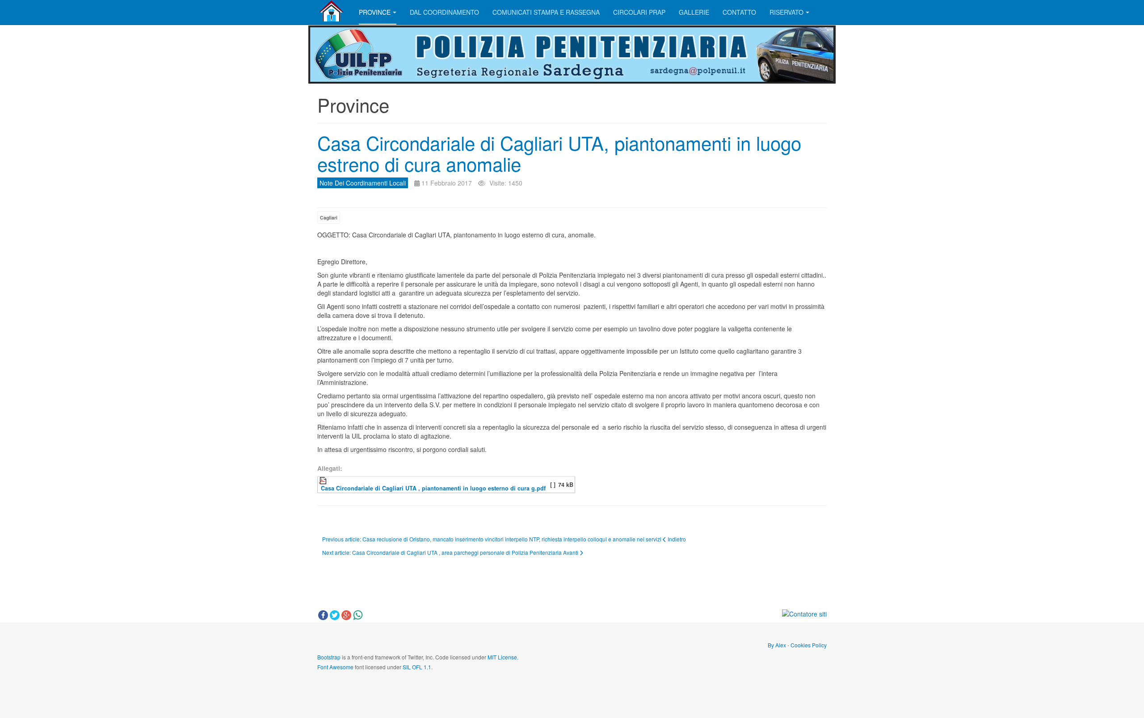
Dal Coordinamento (444, 12)
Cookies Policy (808, 645)
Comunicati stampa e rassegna (546, 12)
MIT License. (503, 657)
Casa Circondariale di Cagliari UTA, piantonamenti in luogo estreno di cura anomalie (559, 153)
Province (375, 12)
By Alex (777, 645)
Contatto (739, 12)
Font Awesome (335, 667)
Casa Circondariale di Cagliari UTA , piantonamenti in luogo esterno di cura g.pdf (432, 488)
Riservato (786, 12)
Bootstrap (329, 657)
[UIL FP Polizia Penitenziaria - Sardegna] (331, 11)
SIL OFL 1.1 (417, 667)
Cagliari (328, 217)
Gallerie (694, 12)
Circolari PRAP (639, 12)
